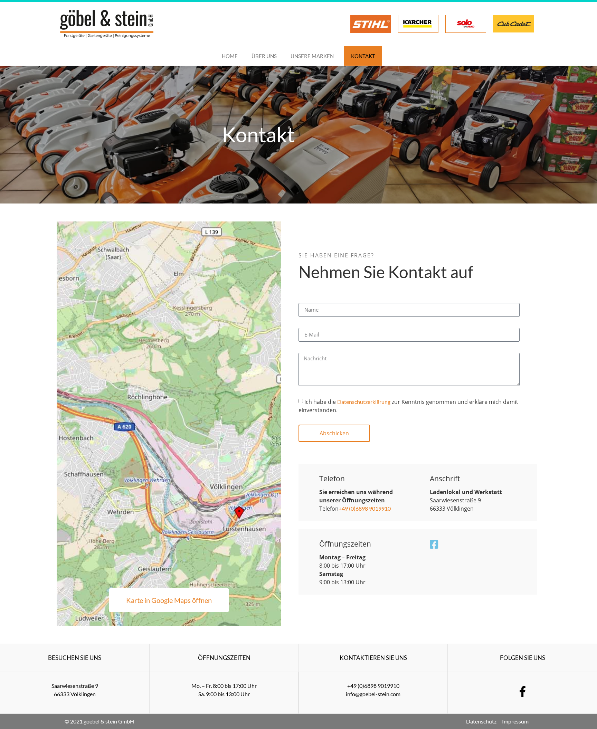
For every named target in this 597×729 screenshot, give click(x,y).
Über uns (264, 56)
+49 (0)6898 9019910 (365, 508)
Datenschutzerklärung (363, 401)
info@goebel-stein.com (373, 694)
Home (230, 56)
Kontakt (363, 56)
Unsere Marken (312, 56)
